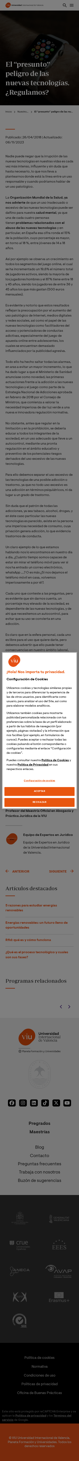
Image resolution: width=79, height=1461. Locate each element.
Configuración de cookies (39, 781)
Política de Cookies (55, 760)
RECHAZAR (40, 802)
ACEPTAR (39, 791)
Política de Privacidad (32, 764)
